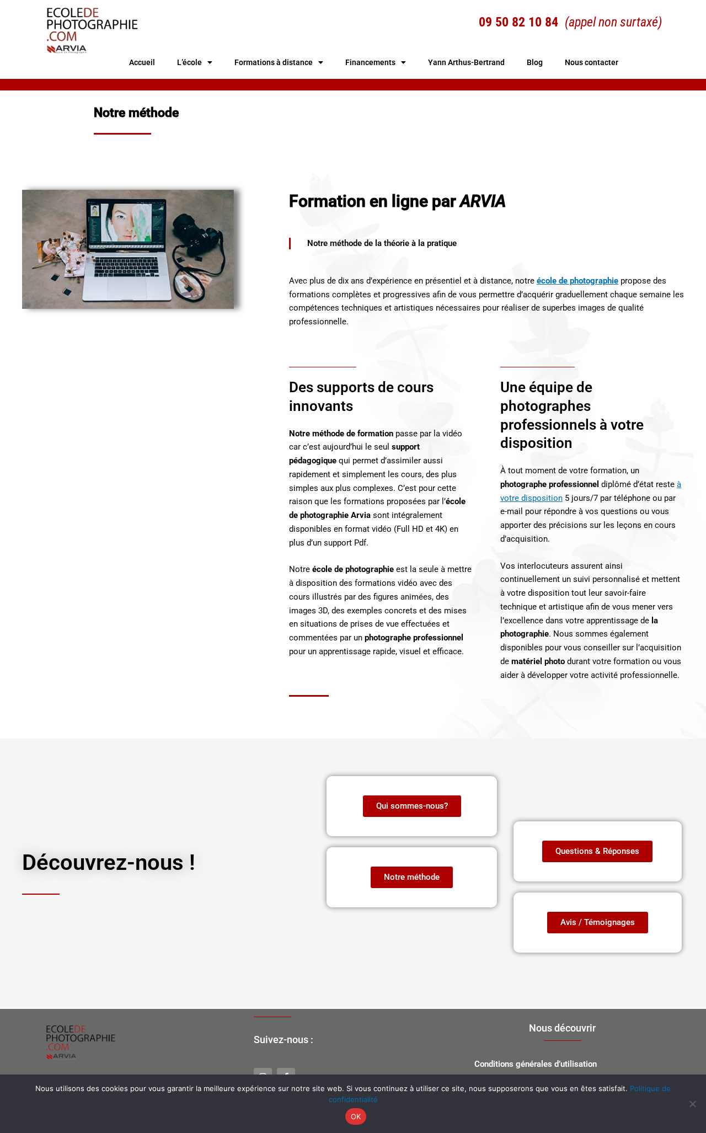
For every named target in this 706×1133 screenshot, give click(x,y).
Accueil (142, 62)
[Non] (692, 1103)
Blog (535, 62)
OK (356, 1116)
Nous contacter (591, 62)
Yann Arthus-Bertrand (466, 62)
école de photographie (577, 281)
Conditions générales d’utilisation (535, 1064)
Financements (370, 62)
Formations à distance (273, 62)
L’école (189, 62)
